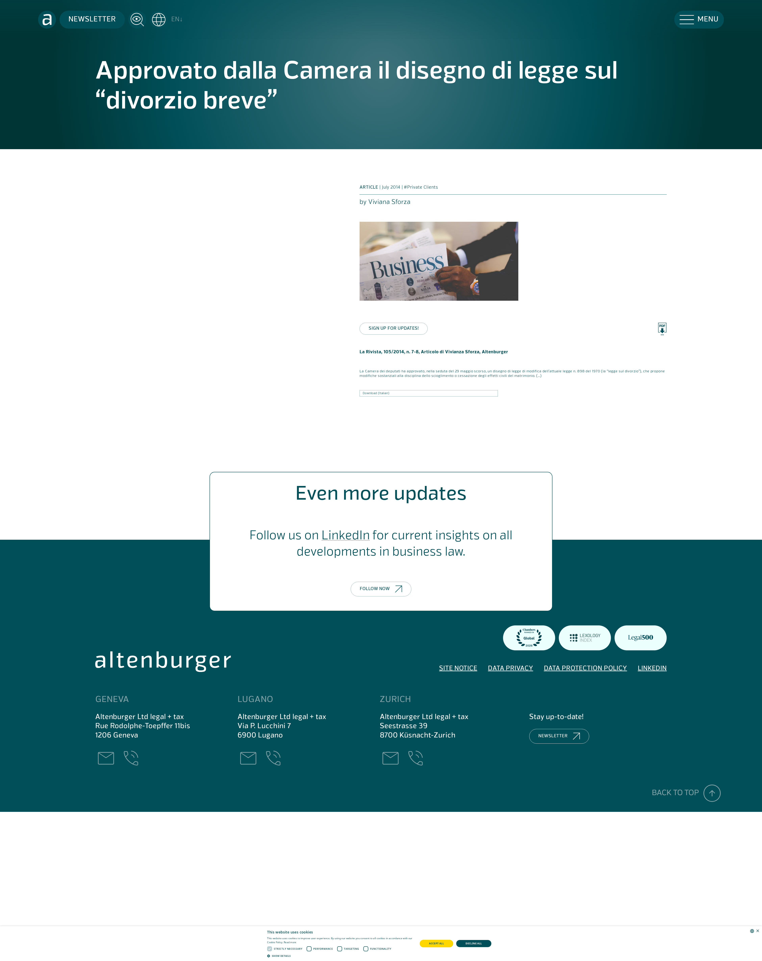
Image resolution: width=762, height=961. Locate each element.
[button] (166, 20)
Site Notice (458, 668)
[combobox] (752, 931)
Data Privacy (510, 668)
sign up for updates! (394, 328)
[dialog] (381, 943)
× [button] (757, 930)
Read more (290, 942)
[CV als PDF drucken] (662, 329)
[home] (47, 20)
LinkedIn (345, 536)
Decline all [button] (474, 943)
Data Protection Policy (585, 668)
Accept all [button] (436, 943)
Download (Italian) (376, 393)
